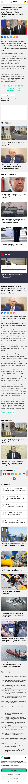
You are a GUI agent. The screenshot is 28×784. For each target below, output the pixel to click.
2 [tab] (12, 282)
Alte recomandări (7, 174)
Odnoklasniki (14, 37)
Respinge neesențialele (14, 774)
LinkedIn (5, 37)
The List (7, 342)
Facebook (2, 37)
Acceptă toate (14, 770)
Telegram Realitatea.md (16, 99)
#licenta (3, 95)
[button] (26, 758)
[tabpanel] (14, 268)
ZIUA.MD (15, 342)
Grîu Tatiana (16, 296)
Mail (17, 37)
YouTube (24, 474)
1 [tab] (10, 282)
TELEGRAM (15, 90)
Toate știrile (5, 672)
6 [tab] (17, 282)
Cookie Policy (9, 781)
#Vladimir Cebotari (11, 412)
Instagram (8, 474)
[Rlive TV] (25, 2)
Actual (10, 19)
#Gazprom (12, 95)
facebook (4, 474)
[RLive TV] (6, 255)
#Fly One (4, 412)
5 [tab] (16, 282)
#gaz (8, 95)
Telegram (11, 37)
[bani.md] (14, 2)
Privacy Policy (16, 781)
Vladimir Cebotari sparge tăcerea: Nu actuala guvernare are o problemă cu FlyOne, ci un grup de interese (13, 289)
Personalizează (14, 778)
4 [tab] (14, 282)
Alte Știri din (6, 123)
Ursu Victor (15, 19)
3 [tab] (13, 282)
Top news (5, 484)
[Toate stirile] (4, 2)
